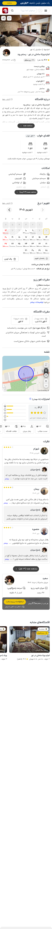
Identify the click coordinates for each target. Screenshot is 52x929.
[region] (26, 373)
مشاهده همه (27, 125)
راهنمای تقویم (39, 258)
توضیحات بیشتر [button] (36, 302)
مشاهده (9, 3)
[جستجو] (12, 10)
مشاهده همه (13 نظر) (28, 568)
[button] (39, 225)
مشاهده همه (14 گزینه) (27, 192)
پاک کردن (8, 259)
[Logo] (5, 10)
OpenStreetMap (42, 391)
